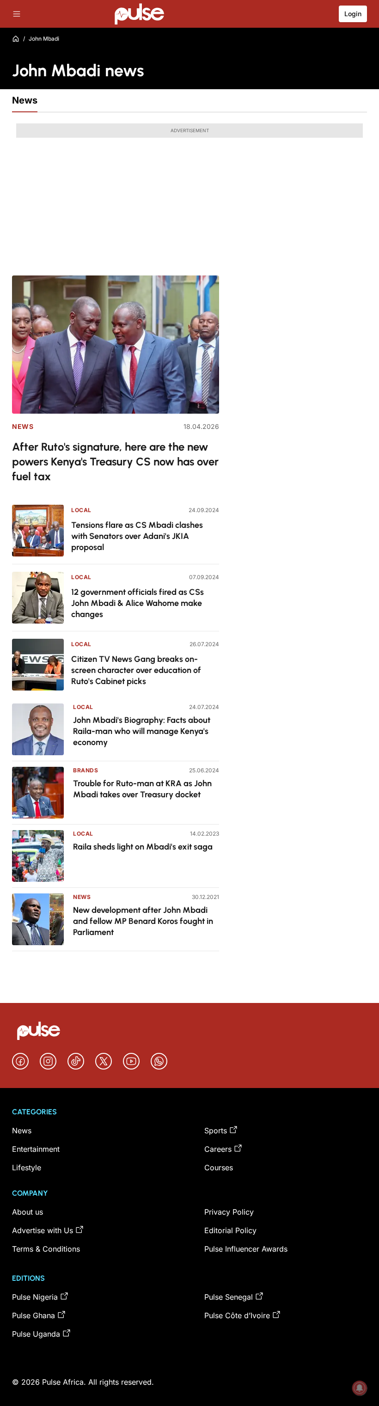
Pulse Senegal (228, 1297)
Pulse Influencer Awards (245, 1248)
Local (81, 510)
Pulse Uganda (36, 1334)
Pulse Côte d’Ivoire (237, 1315)
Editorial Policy (230, 1230)
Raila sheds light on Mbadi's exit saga (143, 847)
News (24, 100)
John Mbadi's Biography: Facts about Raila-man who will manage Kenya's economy (141, 731)
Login (352, 14)
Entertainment (36, 1149)
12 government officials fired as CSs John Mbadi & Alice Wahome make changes (137, 603)
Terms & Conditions (46, 1248)
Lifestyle (26, 1167)
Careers (218, 1149)
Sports (215, 1130)
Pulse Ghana (33, 1315)
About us (27, 1211)
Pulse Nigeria (35, 1297)
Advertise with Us (42, 1230)
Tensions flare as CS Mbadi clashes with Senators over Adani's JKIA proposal (137, 536)
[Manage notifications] (359, 1388)
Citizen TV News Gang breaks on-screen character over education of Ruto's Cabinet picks (136, 670)
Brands (85, 770)
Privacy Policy (229, 1211)
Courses (218, 1167)
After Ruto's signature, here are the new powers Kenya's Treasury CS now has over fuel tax (115, 461)
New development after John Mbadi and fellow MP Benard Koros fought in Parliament (143, 921)
